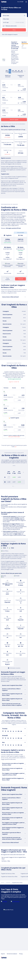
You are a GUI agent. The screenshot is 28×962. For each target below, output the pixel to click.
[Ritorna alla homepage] (3, 2)
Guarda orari (7, 154)
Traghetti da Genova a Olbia (8, 873)
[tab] (8, 76)
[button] (8, 22)
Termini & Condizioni (12, 954)
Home (2, 882)
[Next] (24, 71)
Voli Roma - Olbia (6, 861)
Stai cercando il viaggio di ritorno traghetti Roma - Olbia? (14, 858)
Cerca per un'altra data (14, 436)
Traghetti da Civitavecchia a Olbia (9, 876)
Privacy (21, 954)
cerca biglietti (7, 137)
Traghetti (8, 882)
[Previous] (5, 472)
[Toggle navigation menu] (26, 2)
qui (15, 446)
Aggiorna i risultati (13, 381)
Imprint (3, 954)
